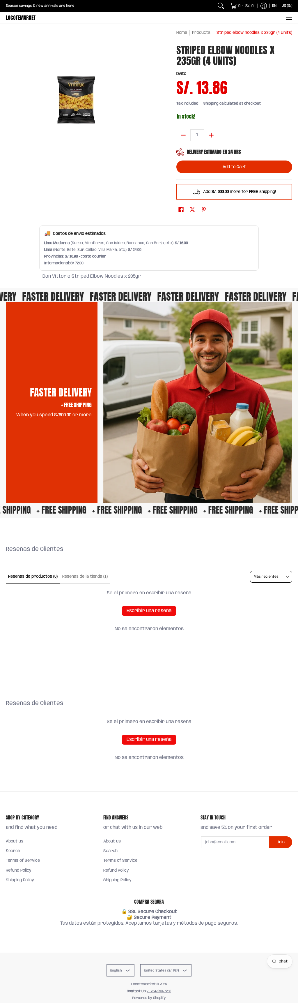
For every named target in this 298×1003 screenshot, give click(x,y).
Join (281, 842)
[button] (181, 210)
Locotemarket (21, 18)
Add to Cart (234, 167)
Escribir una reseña (149, 610)
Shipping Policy (20, 880)
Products (201, 33)
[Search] (221, 6)
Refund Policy (18, 870)
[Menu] (288, 18)
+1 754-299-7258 (159, 991)
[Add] (211, 135)
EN (274, 6)
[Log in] (263, 6)
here (70, 6)
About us (14, 841)
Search (13, 851)
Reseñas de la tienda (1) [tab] (85, 576)
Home (181, 33)
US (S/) (287, 6)
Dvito (181, 74)
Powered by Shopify (149, 998)
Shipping (211, 103)
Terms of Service (23, 861)
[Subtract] (183, 135)
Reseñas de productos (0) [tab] (33, 576)
